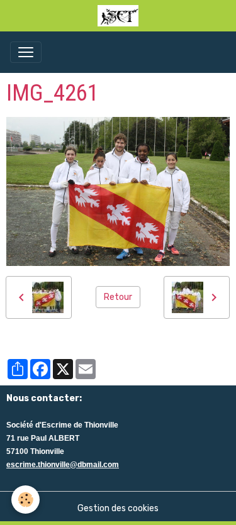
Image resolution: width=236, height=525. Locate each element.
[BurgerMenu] (26, 52)
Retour (118, 297)
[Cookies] (25, 499)
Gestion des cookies (118, 508)
